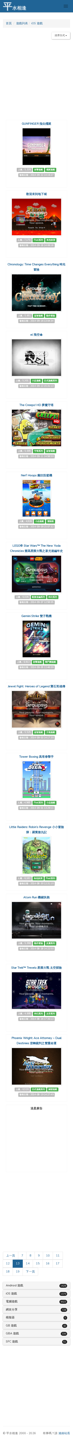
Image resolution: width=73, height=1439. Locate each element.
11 (58, 1255)
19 (17, 1271)
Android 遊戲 (14, 1285)
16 (47, 1263)
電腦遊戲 (12, 1301)
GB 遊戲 (11, 1325)
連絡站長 (64, 1433)
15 (38, 1263)
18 (8, 1271)
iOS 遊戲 (37, 23)
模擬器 (10, 1317)
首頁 (9, 23)
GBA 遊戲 (12, 1333)
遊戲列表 (22, 23)
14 (27, 1263)
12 (8, 1263)
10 (48, 1255)
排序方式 (60, 35)
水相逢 (14, 6)
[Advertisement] (36, 78)
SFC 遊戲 (12, 1341)
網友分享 (12, 1309)
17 (57, 1263)
